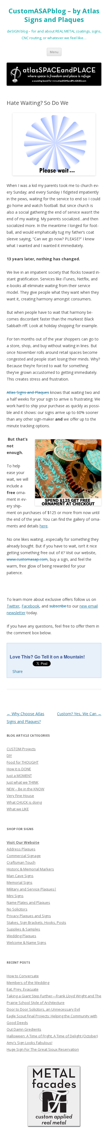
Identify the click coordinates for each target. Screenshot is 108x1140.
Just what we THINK (22, 782)
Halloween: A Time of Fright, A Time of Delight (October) (52, 1035)
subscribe (58, 606)
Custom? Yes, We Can (79, 713)
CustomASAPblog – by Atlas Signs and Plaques (54, 15)
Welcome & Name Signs (26, 942)
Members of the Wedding (28, 982)
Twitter (13, 606)
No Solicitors (17, 909)
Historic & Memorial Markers (30, 869)
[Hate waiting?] (54, 144)
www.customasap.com (27, 559)
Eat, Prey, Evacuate (22, 989)
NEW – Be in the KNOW (25, 788)
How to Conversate (23, 975)
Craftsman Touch (21, 862)
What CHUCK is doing (24, 802)
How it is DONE (19, 768)
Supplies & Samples (23, 929)
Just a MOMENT (19, 775)
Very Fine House (20, 795)
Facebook (30, 606)
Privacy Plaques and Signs (29, 915)
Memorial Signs (19, 882)
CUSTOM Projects (21, 748)
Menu (54, 52)
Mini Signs (15, 895)
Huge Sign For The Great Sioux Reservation (43, 1049)
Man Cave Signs (20, 875)
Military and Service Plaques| (31, 889)
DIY (9, 755)
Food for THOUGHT (22, 762)
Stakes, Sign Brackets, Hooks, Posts (36, 922)
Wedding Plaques (21, 935)
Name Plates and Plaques (28, 902)
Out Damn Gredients (24, 1029)
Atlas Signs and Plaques (28, 392)
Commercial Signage (24, 855)
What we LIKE (18, 808)
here (44, 526)
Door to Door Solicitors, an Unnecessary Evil (43, 1009)
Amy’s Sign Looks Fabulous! (29, 1042)
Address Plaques (21, 849)
